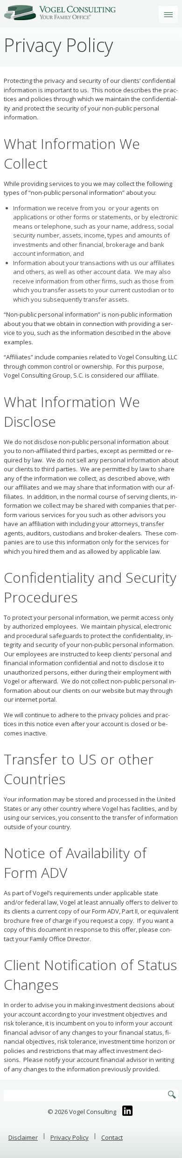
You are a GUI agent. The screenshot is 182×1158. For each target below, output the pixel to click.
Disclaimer (23, 1137)
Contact (112, 1137)
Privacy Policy (69, 1137)
